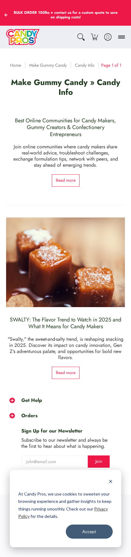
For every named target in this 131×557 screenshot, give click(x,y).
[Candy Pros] (23, 37)
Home (15, 65)
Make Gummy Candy (48, 65)
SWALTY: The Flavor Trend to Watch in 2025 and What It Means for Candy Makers (65, 323)
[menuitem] (81, 37)
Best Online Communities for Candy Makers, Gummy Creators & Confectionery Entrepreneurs (65, 127)
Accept (89, 531)
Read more (66, 180)
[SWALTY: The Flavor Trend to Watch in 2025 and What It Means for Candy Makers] (65, 262)
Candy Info (84, 65)
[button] (6, 15)
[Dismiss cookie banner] (110, 482)
